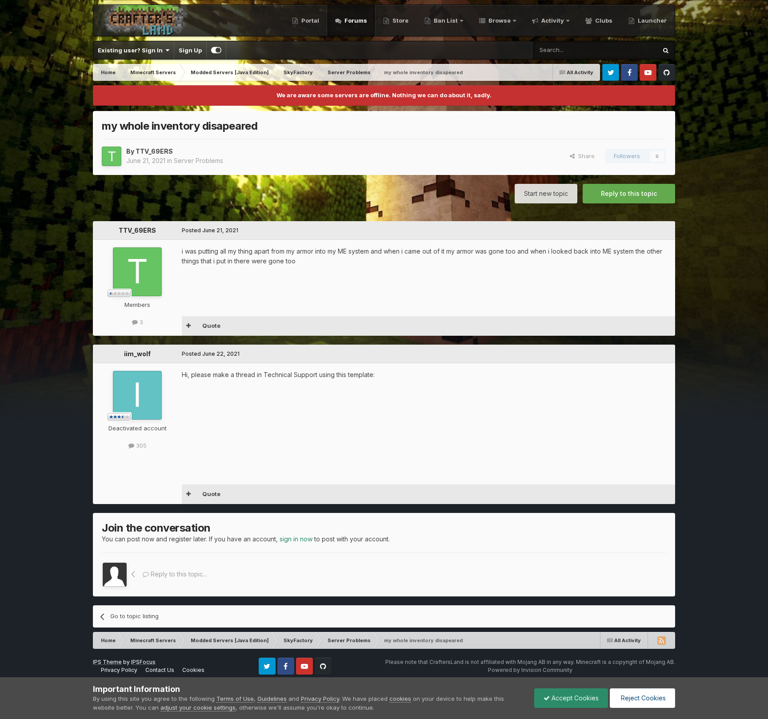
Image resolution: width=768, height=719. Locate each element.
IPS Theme (107, 662)
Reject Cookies (642, 698)
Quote (211, 325)
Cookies (193, 670)
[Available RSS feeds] (661, 640)
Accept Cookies (574, 698)
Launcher (651, 20)
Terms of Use (235, 698)
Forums (355, 20)
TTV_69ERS (154, 151)
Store (399, 20)
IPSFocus (143, 662)
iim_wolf (137, 354)
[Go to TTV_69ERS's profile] (111, 156)
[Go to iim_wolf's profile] (137, 395)
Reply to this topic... (178, 574)
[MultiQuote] (189, 326)
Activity (552, 20)
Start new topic (546, 193)
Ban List (445, 20)
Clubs (603, 20)
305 (140, 445)
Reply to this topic (629, 193)
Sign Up (190, 50)
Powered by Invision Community (530, 670)
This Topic (631, 50)
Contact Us (159, 670)
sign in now (296, 539)
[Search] (666, 50)
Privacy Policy (119, 670)
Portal (309, 20)
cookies (400, 698)
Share (585, 155)
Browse (499, 20)
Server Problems (198, 160)
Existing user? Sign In (131, 50)
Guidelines (272, 698)
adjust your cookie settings (198, 707)
